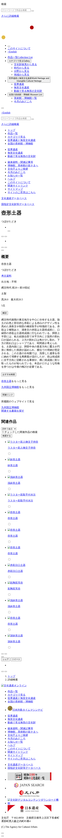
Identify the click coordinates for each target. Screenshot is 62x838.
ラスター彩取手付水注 (20, 500)
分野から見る (21, 71)
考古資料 (6, 275)
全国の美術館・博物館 (25, 94)
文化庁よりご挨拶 (18, 168)
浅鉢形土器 (14, 483)
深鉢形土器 (14, 641)
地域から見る (21, 74)
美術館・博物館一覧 (25, 98)
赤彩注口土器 (15, 571)
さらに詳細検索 (10, 16)
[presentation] (3, 432)
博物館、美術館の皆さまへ (23, 165)
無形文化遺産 (21, 87)
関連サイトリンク (18, 185)
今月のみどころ (23, 101)
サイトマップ (15, 189)
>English (12, 51)
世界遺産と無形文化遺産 (29, 79)
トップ (11, 130)
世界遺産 (19, 84)
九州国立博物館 (10, 387)
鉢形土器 (13, 465)
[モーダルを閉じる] (2, 833)
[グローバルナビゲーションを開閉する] (2, 108)
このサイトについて (19, 48)
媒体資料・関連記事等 (20, 162)
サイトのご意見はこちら (22, 192)
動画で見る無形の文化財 (28, 90)
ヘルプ (11, 179)
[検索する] (32, 10)
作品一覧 (20, 57)
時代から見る (21, 67)
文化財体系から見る (25, 64)
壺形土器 (6, 381)
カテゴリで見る (19, 61)
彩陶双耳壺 (14, 588)
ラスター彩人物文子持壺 (22, 447)
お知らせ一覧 (15, 175)
